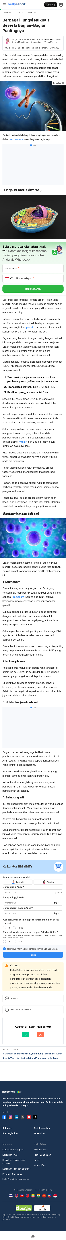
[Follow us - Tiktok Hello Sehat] (35, 1117)
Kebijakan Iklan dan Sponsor (16, 1168)
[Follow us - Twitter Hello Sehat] (23, 1117)
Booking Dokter (10, 1133)
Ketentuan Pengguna (12, 1149)
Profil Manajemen (42, 1154)
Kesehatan (7, 12)
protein (30, 327)
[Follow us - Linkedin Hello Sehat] (16, 1117)
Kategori (6, 1128)
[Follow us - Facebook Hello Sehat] (4, 1117)
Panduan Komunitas (12, 1174)
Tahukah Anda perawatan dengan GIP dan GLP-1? (30, 932)
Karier (37, 1160)
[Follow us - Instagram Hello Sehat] (10, 1117)
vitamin (23, 441)
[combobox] (56, 903)
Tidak (20, 927)
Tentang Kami (41, 1149)
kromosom (18, 596)
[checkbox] (4, 948)
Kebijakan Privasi (10, 1154)
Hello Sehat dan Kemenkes (15, 1179)
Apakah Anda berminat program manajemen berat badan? (31, 921)
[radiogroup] (33, 882)
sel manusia (16, 139)
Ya (8, 927)
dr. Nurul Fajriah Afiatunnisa (48, 39)
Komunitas (39, 1133)
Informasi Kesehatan (27, 12)
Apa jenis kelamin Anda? (16, 877)
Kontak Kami (40, 1165)
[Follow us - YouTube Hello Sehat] (29, 1117)
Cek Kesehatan (42, 1128)
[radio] (4, 927)
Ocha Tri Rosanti (22, 48)
